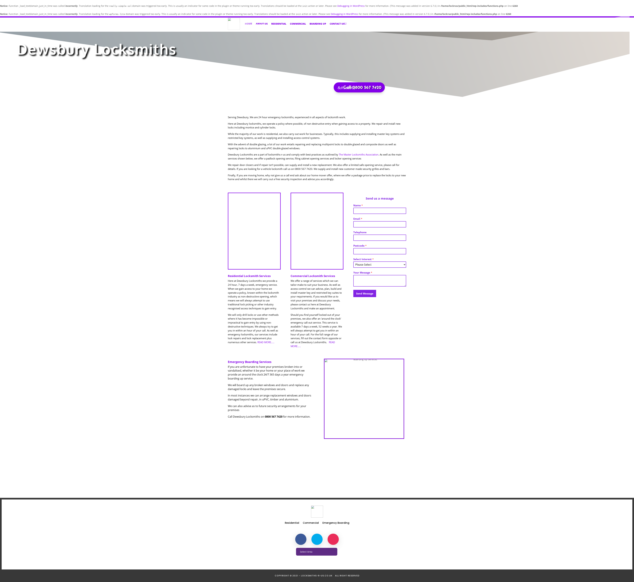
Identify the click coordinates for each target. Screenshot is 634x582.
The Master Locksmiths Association (358, 154)
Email (357, 218)
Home (248, 23)
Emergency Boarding (335, 523)
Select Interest (363, 259)
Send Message (364, 293)
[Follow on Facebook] (300, 539)
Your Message (362, 272)
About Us (262, 23)
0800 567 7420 (317, 477)
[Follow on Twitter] (317, 539)
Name (358, 205)
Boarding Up (318, 23)
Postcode (360, 245)
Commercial (298, 23)
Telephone (360, 232)
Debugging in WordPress (351, 5)
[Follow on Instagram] (333, 539)
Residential (278, 23)
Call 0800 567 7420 (362, 88)
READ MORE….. (265, 342)
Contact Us (337, 23)
